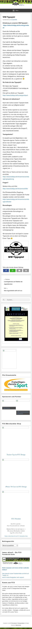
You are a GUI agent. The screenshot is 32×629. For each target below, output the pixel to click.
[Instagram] (18, 619)
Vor (27, 409)
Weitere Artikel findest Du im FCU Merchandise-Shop (16, 536)
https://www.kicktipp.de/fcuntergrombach (15, 95)
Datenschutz (18, 625)
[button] (6, 270)
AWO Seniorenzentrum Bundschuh (22, 412)
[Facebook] (14, 619)
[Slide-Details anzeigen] (8, 404)
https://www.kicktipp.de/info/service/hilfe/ (15, 189)
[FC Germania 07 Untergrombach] (16, 5)
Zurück (4, 409)
